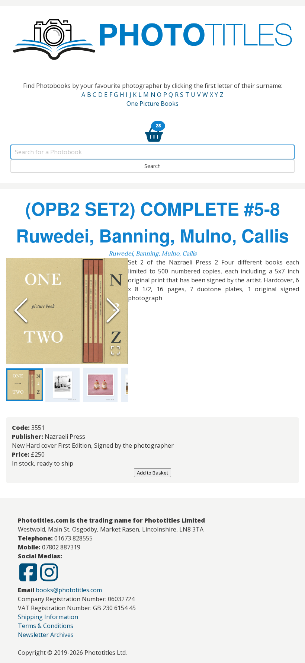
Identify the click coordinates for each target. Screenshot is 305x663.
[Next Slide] (113, 311)
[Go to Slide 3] (100, 384)
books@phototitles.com (69, 590)
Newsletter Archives (46, 635)
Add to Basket (152, 472)
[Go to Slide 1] (24, 384)
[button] (67, 311)
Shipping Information (48, 617)
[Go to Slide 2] (62, 384)
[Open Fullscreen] (115, 350)
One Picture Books (152, 103)
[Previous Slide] (21, 311)
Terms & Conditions (45, 626)
